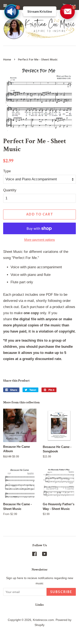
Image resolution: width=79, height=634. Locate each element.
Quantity (9, 190)
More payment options (39, 239)
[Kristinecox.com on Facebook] (34, 554)
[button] (67, 11)
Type (7, 171)
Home (7, 60)
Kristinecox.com (43, 620)
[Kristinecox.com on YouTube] (44, 554)
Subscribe (61, 592)
